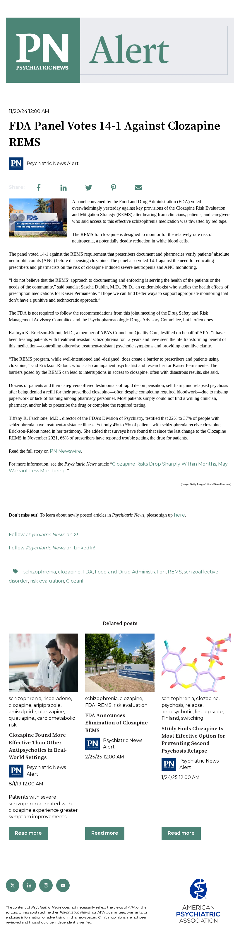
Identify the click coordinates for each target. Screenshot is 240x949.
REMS (175, 572)
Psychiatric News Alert (53, 163)
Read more (28, 833)
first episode (209, 711)
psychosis (172, 705)
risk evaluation (47, 581)
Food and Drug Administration (130, 572)
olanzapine (51, 711)
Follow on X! (43, 534)
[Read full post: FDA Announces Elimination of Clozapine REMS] (120, 663)
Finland (170, 718)
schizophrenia (39, 572)
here (179, 515)
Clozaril (74, 581)
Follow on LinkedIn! (52, 548)
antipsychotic (177, 711)
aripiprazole (47, 705)
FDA (88, 572)
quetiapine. (22, 718)
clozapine (69, 572)
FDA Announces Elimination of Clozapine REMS (116, 723)
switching (192, 718)
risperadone (57, 698)
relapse (194, 705)
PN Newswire (65, 451)
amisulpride (22, 711)
